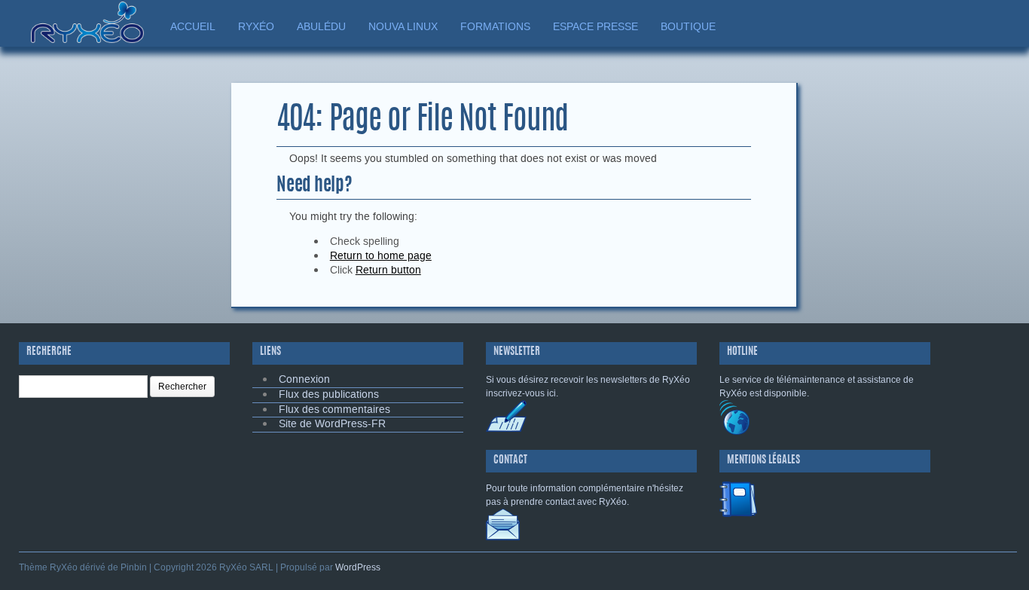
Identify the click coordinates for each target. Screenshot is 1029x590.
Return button (388, 270)
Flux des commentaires (334, 409)
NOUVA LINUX (403, 27)
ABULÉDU (321, 27)
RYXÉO (256, 27)
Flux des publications (329, 394)
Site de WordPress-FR (332, 424)
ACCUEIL (192, 27)
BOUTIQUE (688, 27)
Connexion (304, 379)
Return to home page (381, 256)
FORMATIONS (495, 27)
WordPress (357, 567)
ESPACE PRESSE (595, 27)
